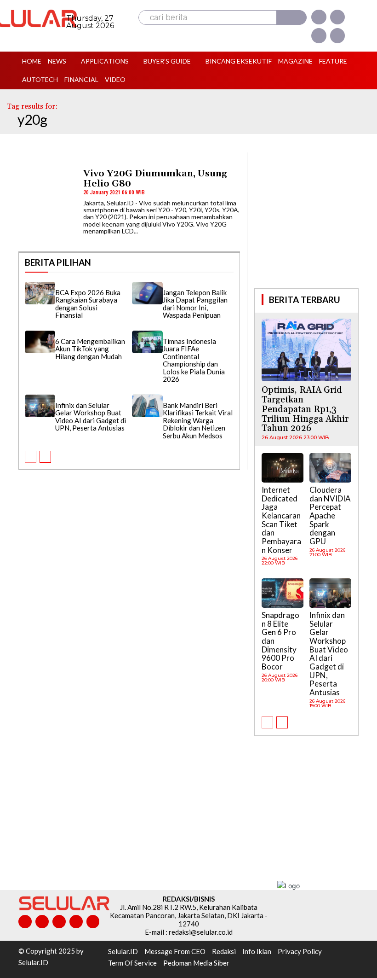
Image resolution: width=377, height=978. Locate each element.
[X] (318, 35)
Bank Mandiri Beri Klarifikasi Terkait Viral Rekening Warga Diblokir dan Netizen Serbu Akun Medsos (198, 420)
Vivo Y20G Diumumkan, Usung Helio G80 (155, 179)
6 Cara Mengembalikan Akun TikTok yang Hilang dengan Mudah (90, 349)
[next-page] (45, 457)
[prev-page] (30, 457)
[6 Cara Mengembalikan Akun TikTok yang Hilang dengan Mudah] (40, 342)
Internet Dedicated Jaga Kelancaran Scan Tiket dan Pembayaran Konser (281, 520)
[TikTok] (59, 921)
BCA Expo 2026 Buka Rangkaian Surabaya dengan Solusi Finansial (87, 304)
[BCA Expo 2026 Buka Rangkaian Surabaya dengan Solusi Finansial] (40, 293)
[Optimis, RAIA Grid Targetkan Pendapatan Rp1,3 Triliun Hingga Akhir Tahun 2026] (306, 350)
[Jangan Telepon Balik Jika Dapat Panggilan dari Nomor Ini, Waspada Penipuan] (147, 293)
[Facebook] (318, 17)
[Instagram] (337, 17)
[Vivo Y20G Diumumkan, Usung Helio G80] (46, 181)
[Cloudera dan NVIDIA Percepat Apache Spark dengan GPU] (330, 468)
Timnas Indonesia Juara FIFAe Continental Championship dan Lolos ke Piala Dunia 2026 (194, 360)
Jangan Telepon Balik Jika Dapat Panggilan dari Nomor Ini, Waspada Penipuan (195, 304)
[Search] (291, 17)
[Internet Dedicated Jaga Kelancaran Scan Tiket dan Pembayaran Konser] (282, 468)
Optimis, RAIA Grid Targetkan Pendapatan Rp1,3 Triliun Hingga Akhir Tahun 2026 (305, 409)
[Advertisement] (315, 219)
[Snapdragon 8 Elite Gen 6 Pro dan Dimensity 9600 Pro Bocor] (282, 593)
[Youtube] (337, 35)
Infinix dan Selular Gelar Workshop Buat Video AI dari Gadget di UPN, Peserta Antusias (90, 416)
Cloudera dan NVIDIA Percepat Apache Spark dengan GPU (330, 515)
